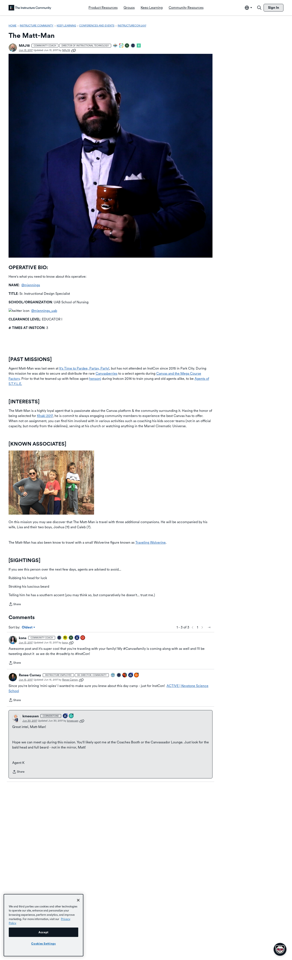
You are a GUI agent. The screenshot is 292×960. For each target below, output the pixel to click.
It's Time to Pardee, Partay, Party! (84, 368)
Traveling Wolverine (150, 542)
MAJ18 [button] (24, 46)
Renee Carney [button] (30, 675)
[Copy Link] (73, 50)
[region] (43, 925)
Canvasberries (106, 373)
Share (15, 604)
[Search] (259, 8)
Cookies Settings (43, 943)
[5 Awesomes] (83, 638)
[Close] (78, 900)
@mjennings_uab (44, 311)
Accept (43, 932)
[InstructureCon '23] (113, 675)
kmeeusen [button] (30, 716)
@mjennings (30, 285)
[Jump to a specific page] (209, 627)
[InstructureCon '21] (139, 46)
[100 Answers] (136, 675)
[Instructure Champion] (115, 46)
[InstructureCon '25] (124, 675)
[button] (13, 47)
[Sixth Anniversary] (130, 675)
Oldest (27, 627)
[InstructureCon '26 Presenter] (121, 46)
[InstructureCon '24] (127, 46)
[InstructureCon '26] (133, 46)
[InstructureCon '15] (65, 638)
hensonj (95, 379)
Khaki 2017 (45, 416)
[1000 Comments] (71, 716)
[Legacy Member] (77, 638)
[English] (30, 7)
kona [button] (23, 638)
